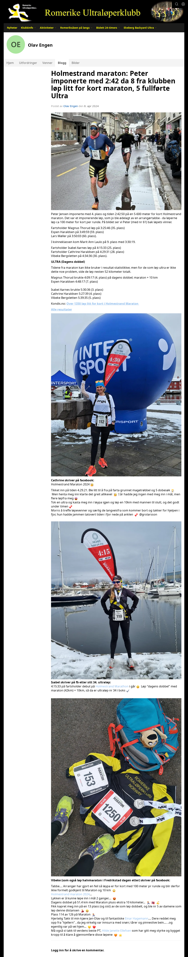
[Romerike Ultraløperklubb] (94, 11)
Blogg (62, 63)
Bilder (76, 63)
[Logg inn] (183, 4)
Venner (47, 63)
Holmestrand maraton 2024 (70, 894)
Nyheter (12, 27)
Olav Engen (70, 106)
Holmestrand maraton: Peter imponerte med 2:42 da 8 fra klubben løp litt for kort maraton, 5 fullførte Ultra (113, 84)
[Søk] (176, 4)
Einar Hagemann (136, 918)
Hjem (10, 63)
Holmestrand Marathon (112, 686)
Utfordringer (28, 63)
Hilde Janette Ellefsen (116, 931)
